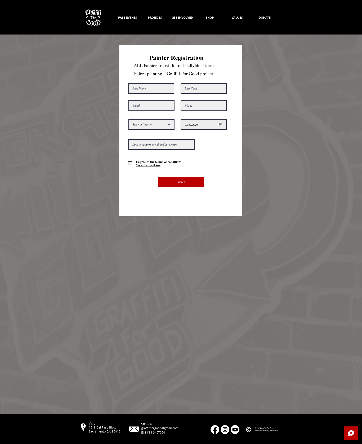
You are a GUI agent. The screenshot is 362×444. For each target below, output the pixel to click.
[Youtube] (235, 429)
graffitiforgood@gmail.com (159, 428)
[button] (155, 17)
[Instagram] (225, 429)
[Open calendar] (220, 124)
